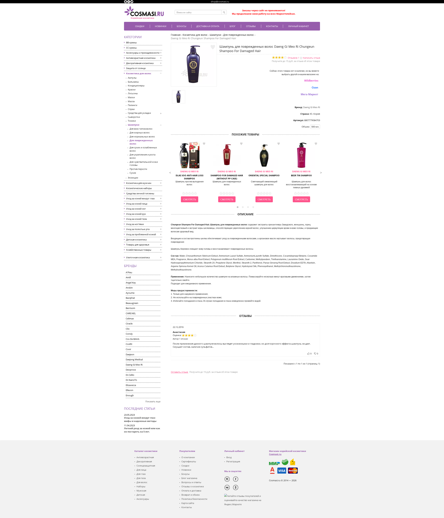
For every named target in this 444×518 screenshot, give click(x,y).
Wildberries (311, 80)
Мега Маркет (309, 94)
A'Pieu (129, 272)
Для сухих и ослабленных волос (143, 149)
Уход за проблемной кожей (141, 234)
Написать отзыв (311, 57)
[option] (189, 172)
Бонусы (185, 473)
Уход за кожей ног (136, 208)
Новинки (160, 26)
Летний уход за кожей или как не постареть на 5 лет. (142, 430)
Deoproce (131, 369)
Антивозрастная (145, 457)
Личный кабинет (298, 26)
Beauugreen (132, 303)
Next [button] (320, 172)
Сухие (133, 172)
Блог (233, 26)
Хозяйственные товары (138, 249)
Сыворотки (134, 116)
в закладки (204, 144)
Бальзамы (133, 81)
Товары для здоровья (137, 244)
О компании (188, 457)
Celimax (130, 318)
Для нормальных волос (142, 136)
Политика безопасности (194, 498)
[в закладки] (213, 47)
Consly (129, 333)
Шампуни (133, 124)
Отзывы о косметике (192, 486)
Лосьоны (133, 93)
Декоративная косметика (139, 63)
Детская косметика (136, 239)
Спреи (131, 109)
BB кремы (131, 42)
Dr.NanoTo (131, 379)
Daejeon (130, 354)
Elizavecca (131, 385)
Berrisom (130, 308)
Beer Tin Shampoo (301, 173)
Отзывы (251, 26)
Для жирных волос (140, 132)
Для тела (141, 478)
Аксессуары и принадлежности (142, 52)
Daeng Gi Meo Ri (134, 364)
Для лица (141, 469)
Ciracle (129, 323)
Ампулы (132, 77)
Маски (131, 97)
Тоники (132, 120)
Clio (128, 328)
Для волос (141, 482)
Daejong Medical (134, 359)
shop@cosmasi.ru (220, 1)
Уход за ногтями (135, 224)
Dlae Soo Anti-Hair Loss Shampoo (189, 175)
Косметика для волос (138, 73)
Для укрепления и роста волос (142, 156)
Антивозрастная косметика (140, 58)
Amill (128, 277)
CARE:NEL (131, 313)
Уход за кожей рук (136, 213)
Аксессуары (142, 498)
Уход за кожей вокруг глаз (140, 198)
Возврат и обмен (190, 494)
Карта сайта (187, 503)
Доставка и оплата (207, 26)
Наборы (140, 486)
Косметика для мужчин (138, 183)
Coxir (128, 349)
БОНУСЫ (181, 26)
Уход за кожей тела (136, 218)
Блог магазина (189, 478)
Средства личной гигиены (140, 193)
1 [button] (237, 207)
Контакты (272, 26)
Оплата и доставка (191, 490)
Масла (131, 101)
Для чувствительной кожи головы (144, 163)
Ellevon (129, 390)
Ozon (315, 87)
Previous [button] (169, 172)
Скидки (139, 26)
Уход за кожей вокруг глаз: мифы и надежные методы (140, 419)
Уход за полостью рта (138, 229)
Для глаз (141, 473)
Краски (131, 89)
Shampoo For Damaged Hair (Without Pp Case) (227, 175)
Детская (140, 494)
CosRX (129, 344)
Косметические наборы (139, 188)
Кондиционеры (136, 85)
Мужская (141, 490)
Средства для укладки (139, 112)
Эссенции (133, 177)
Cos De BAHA (132, 339)
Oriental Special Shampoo (264, 173)
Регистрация (233, 461)
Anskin (129, 287)
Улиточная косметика (138, 257)
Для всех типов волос (141, 128)
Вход (229, 457)
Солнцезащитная (145, 465)
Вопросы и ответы (191, 482)
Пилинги (132, 105)
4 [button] (253, 207)
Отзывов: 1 (293, 57)
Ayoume (130, 292)
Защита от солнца (136, 68)
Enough (130, 395)
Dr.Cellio (130, 374)
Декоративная (144, 461)
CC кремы (131, 47)
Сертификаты (188, 461)
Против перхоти (138, 169)
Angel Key (131, 282)
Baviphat (130, 297)
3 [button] (248, 207)
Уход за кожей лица (136, 203)
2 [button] (243, 207)
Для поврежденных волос (141, 142)
